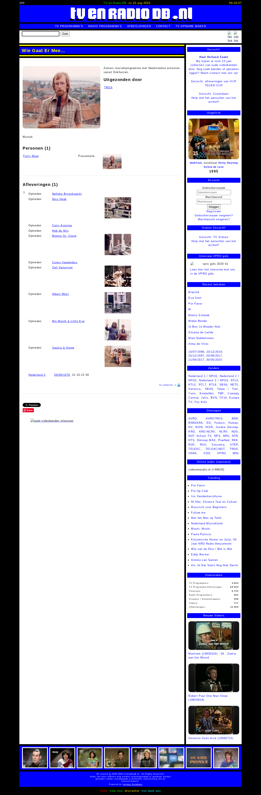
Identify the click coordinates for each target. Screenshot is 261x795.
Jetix (204, 397)
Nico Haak (59, 199)
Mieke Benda (197, 320)
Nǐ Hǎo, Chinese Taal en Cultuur (214, 501)
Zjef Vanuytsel (62, 267)
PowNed (224, 440)
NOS (235, 431)
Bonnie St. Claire (64, 235)
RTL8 (212, 384)
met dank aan (151, 790)
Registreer (214, 211)
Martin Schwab (198, 315)
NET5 (234, 384)
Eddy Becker (200, 554)
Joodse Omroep (227, 427)
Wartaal (196, 163)
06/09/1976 (62, 374)
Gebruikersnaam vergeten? (214, 215)
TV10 (223, 397)
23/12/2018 (214, 351)
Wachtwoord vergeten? (214, 219)
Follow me (198, 512)
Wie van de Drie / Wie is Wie (211, 548)
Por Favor (198, 485)
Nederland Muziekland (206, 523)
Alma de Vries (198, 343)
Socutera (218, 444)
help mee (116, 790)
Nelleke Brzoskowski (67, 193)
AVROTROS (214, 418)
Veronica (194, 388)
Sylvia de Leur (214, 167)
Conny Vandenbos (65, 262)
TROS (108, 87)
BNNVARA (195, 422)
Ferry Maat (31, 156)
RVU (203, 444)
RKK (235, 440)
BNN (235, 418)
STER (234, 444)
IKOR (209, 427)
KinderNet (207, 393)
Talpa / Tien (227, 388)
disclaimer (132, 790)
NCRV (223, 431)
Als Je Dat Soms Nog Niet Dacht (214, 565)
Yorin (192, 393)
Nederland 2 (37, 374)
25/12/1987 (196, 355)
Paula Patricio (201, 534)
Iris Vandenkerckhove (206, 496)
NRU (226, 435)
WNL (236, 453)
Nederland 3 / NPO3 (213, 380)
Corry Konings (62, 225)
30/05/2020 (214, 359)
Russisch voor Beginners (209, 507)
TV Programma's (69, 26)
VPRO (221, 453)
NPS (217, 435)
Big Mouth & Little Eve (68, 321)
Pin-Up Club (199, 491)
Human (233, 422)
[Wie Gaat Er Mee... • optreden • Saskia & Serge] (118, 356)
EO (209, 422)
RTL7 (202, 384)
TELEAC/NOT (215, 448)
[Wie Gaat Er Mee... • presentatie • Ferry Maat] (61, 97)
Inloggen (214, 206)
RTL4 (234, 380)
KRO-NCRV (207, 431)
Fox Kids (201, 402)
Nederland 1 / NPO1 (202, 376)
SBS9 (209, 388)
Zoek (65, 33)
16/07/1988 (196, 351)
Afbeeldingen (139, 26)
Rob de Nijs (60, 230)
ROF (191, 444)
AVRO (192, 418)
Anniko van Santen (204, 560)
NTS (191, 440)
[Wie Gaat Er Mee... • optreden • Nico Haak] (118, 207)
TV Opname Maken (191, 26)
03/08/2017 (214, 355)
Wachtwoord (213, 197)
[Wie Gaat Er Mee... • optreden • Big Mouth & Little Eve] (118, 329)
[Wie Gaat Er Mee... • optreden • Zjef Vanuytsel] (118, 276)
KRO (191, 431)
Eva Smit (194, 297)
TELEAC (194, 448)
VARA (192, 453)
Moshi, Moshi (200, 528)
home (104, 790)
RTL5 (192, 384)
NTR (235, 435)
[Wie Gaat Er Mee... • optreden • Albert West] (118, 302)
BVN (214, 397)
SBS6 (223, 384)
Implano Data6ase (141, 784)
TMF (221, 393)
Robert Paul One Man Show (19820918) (208, 697)
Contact (163, 26)
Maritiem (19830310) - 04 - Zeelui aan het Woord (212, 655)
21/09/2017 (196, 359)
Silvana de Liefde (200, 332)
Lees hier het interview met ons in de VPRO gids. (212, 271)
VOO (206, 453)
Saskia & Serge (63, 347)
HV (190, 427)
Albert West (60, 294)
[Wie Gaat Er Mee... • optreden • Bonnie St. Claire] (118, 244)
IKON (199, 427)
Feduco (220, 422)
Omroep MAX (206, 440)
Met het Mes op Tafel (206, 517)
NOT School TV (199, 435)
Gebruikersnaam (213, 187)
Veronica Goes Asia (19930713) (210, 738)
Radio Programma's (105, 26)
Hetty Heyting (228, 162)
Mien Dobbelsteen (201, 338)
